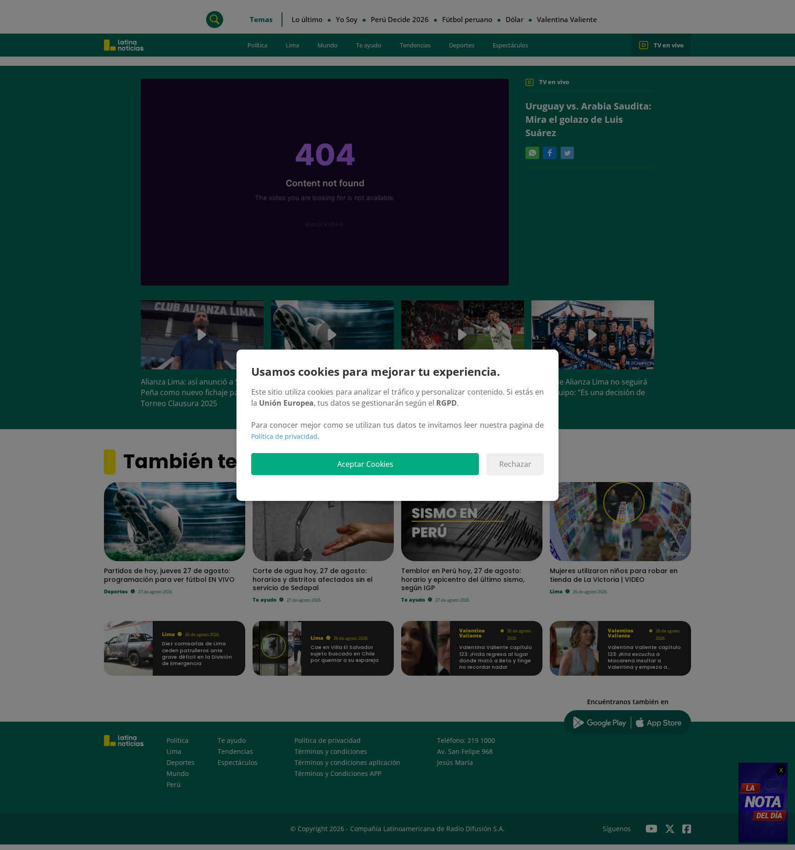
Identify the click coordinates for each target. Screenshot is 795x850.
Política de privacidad (284, 436)
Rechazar (515, 464)
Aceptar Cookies (365, 464)
